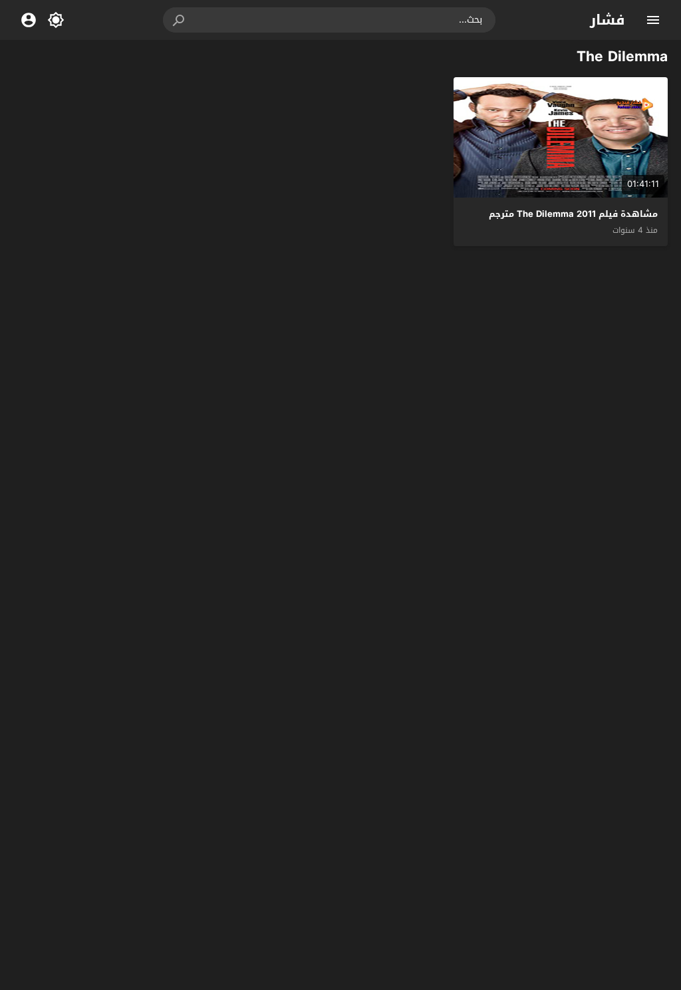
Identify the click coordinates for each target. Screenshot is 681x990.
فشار (607, 20)
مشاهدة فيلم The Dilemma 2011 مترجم (573, 214)
